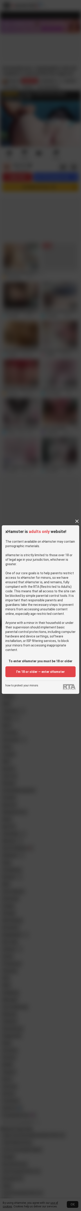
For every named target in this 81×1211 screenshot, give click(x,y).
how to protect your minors (21, 685)
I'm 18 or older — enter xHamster (40, 672)
